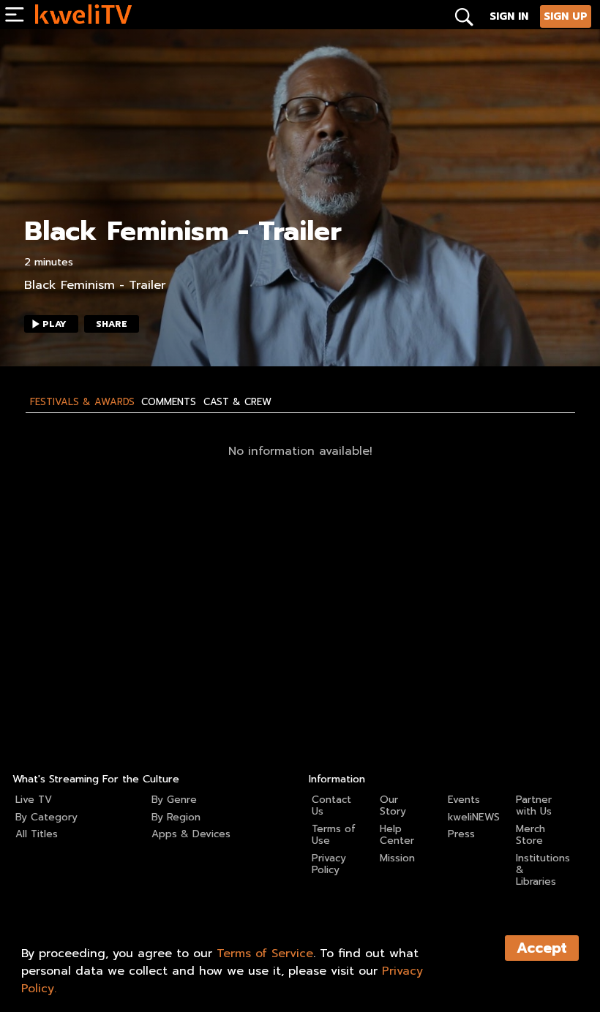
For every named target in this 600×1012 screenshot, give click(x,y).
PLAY (54, 324)
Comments (168, 402)
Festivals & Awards (82, 402)
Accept (542, 948)
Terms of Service (265, 953)
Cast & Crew (237, 402)
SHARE (111, 324)
